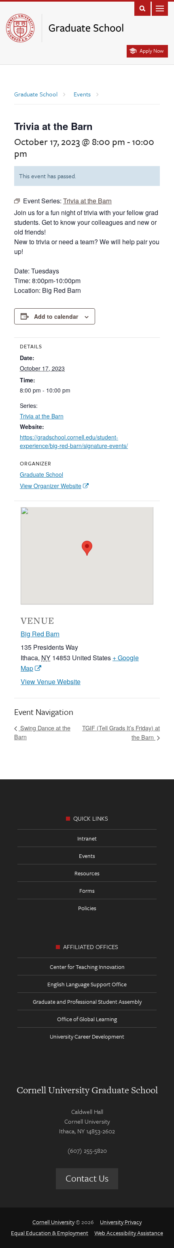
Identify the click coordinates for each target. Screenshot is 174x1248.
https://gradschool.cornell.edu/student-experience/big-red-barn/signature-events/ (74, 441)
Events (87, 855)
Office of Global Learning (87, 1019)
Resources (87, 873)
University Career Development (87, 1036)
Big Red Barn (40, 633)
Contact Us (87, 1178)
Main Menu (160, 8)
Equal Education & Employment (49, 1233)
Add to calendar (56, 316)
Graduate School (41, 474)
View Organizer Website (50, 486)
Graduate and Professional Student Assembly (87, 1001)
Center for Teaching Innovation (87, 966)
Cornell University (53, 1222)
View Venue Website (51, 681)
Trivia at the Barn (42, 416)
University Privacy (121, 1222)
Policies (87, 908)
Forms (87, 890)
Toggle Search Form (142, 8)
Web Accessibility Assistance (128, 1233)
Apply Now (151, 51)
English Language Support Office (87, 984)
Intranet (87, 838)
